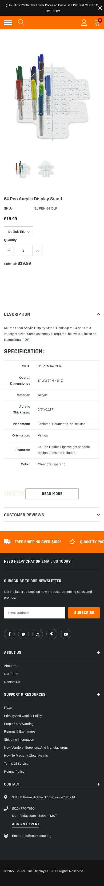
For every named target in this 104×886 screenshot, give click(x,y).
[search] (21, 22)
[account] (84, 22)
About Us (10, 666)
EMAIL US (50, 561)
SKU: (8, 208)
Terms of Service (16, 763)
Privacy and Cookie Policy (23, 716)
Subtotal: (10, 264)
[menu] (8, 22)
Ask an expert (25, 824)
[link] (9, 634)
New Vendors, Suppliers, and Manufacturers (36, 747)
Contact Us (12, 682)
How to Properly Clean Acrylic (26, 755)
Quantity (10, 240)
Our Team (11, 674)
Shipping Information (19, 739)
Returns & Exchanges (19, 731)
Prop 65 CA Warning (19, 724)
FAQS (8, 708)
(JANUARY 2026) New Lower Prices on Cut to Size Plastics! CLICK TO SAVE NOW (52, 8)
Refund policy (14, 771)
